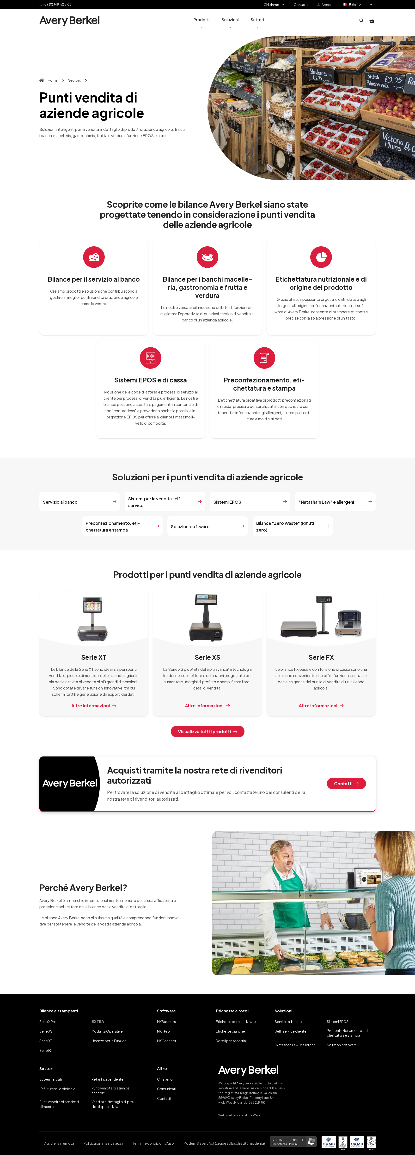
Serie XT (45, 1041)
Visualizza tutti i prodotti (204, 731)
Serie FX (45, 1050)
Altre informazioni (90, 705)
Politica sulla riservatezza (103, 1143)
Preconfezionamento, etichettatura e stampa (113, 526)
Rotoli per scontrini (231, 1041)
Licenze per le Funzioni (109, 1041)
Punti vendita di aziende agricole (110, 1090)
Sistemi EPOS (227, 502)
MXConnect (166, 1041)
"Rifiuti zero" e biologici (57, 1089)
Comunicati (166, 1089)
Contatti (343, 783)
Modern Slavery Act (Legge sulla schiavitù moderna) (224, 1143)
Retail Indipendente (107, 1079)
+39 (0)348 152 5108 (57, 4)
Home (53, 80)
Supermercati (50, 1079)
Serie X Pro (47, 1021)
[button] (201, 21)
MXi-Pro (163, 1031)
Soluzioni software (190, 526)
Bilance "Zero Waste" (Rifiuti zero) (285, 526)
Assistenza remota (59, 1143)
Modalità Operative (107, 1031)
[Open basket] (372, 20)
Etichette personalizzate (236, 1021)
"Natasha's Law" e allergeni (326, 502)
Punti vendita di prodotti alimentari (59, 1104)
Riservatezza (279, 1144)
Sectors (74, 80)
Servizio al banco (60, 502)
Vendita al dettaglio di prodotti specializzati (113, 1104)
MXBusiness (166, 1021)
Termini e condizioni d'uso (153, 1143)
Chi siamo (165, 1079)
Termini (293, 1144)
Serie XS (45, 1031)
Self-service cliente (290, 1031)
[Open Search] (361, 20)
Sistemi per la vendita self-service (155, 502)
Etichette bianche (230, 1031)
